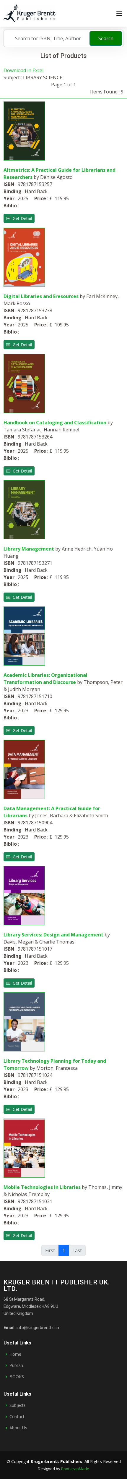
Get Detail (21, 218)
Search (105, 38)
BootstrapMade (75, 1468)
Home (15, 1354)
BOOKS (16, 1377)
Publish (16, 1365)
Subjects (17, 1405)
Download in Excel (23, 70)
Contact (17, 1417)
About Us (18, 1428)
